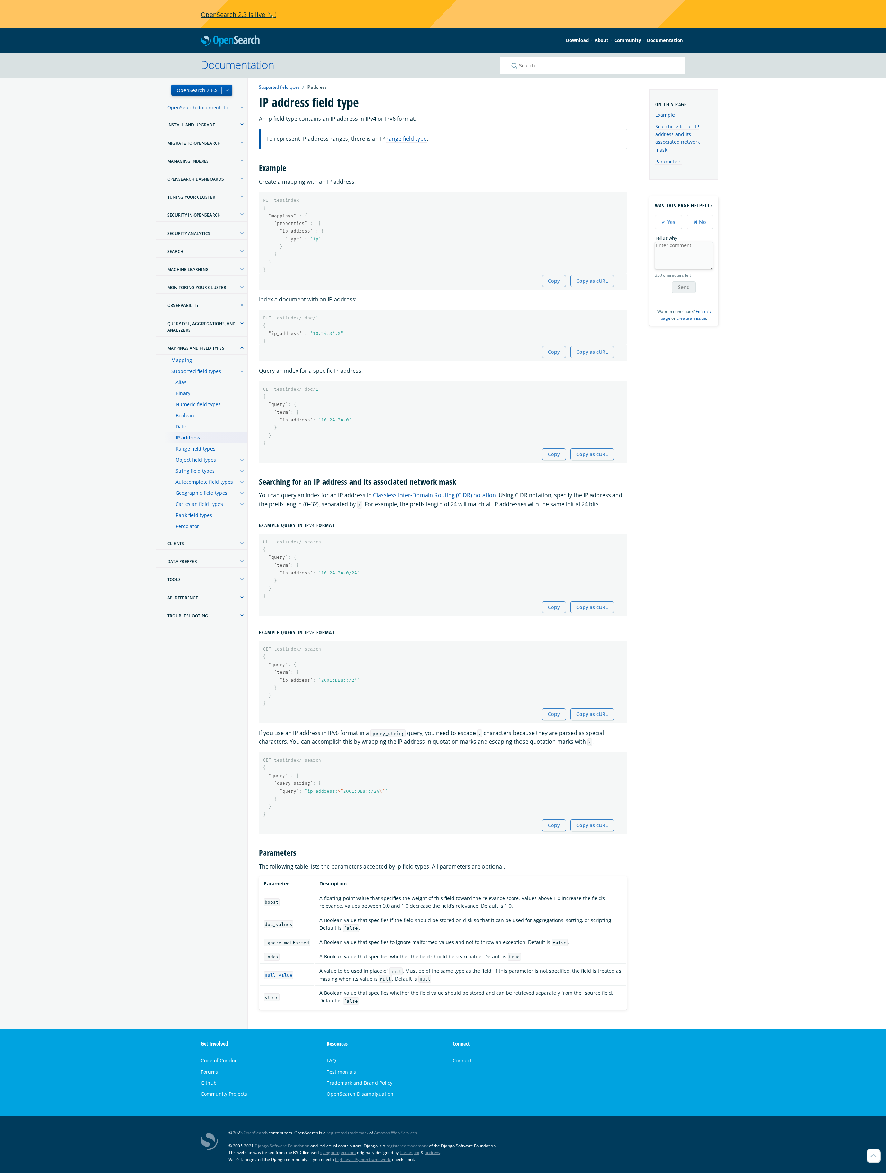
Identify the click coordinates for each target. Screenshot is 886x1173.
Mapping (181, 360)
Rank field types (193, 515)
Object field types (195, 459)
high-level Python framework (362, 1159)
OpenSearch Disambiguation (360, 1094)
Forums (209, 1072)
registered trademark (347, 1133)
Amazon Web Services (395, 1133)
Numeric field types (198, 404)
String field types (195, 470)
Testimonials (341, 1072)
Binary (182, 393)
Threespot (409, 1152)
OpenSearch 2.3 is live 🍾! (238, 14)
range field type (406, 139)
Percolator (187, 526)
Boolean (184, 415)
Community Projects (224, 1094)
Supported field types (196, 371)
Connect (462, 1060)
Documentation (665, 40)
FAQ (331, 1060)
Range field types (195, 448)
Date (180, 426)
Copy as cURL (592, 281)
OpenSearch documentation (200, 107)
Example (665, 114)
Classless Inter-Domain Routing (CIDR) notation (434, 495)
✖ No (700, 222)
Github (209, 1083)
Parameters (668, 161)
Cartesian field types (199, 504)
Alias (181, 382)
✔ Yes (668, 222)
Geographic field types (201, 493)
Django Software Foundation (282, 1146)
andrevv (432, 1152)
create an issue (691, 318)
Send (684, 287)
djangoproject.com (338, 1152)
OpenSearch (230, 41)
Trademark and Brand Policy (359, 1083)
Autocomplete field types (204, 482)
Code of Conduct (220, 1060)
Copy (554, 281)
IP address (187, 437)
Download (577, 40)
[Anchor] (290, 167)
